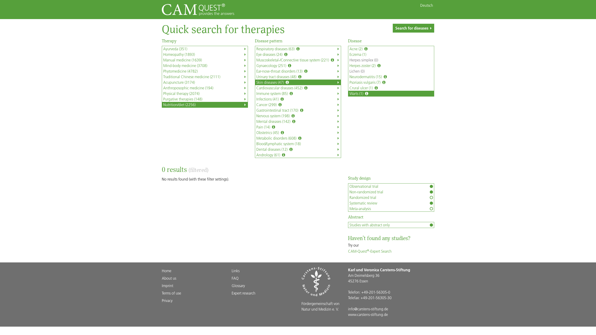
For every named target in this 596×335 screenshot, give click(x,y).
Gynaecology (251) (271, 65)
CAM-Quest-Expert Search (370, 251)
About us (169, 278)
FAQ (235, 278)
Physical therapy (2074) (181, 93)
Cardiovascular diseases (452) (279, 87)
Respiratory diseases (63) (275, 48)
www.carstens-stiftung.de (368, 314)
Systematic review (363, 203)
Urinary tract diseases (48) (276, 76)
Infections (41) (268, 99)
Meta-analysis (360, 208)
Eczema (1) (357, 54)
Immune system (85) (272, 93)
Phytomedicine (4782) (180, 71)
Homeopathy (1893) (179, 54)
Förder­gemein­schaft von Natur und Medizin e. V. (320, 306)
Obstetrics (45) (268, 132)
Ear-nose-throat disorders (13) (279, 71)
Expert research (243, 293)
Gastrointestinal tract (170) (277, 110)
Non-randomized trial (366, 191)
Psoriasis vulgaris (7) (365, 82)
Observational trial (363, 186)
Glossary (238, 285)
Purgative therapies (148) (182, 99)
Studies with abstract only (369, 224)
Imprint (167, 285)
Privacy (167, 300)
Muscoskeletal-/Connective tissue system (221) (293, 59)
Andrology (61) (268, 154)
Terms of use (171, 293)
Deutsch (426, 5)
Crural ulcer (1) (361, 87)
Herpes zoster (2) (362, 65)
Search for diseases (411, 28)
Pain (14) (263, 126)
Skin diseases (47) (270, 82)
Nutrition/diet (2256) (179, 104)
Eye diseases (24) (269, 54)
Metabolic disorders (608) (276, 138)
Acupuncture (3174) (179, 82)
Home (166, 270)
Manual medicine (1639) (182, 59)
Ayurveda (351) (175, 48)
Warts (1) (356, 93)
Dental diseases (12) (272, 149)
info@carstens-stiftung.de (368, 308)
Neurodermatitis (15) (366, 76)
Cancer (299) (267, 104)
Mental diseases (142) (273, 121)
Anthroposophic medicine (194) (188, 87)
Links (236, 270)
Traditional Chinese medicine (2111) (191, 76)
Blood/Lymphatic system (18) (278, 143)
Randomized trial (362, 197)
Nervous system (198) (273, 115)
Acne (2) (356, 48)
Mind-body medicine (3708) (185, 65)
